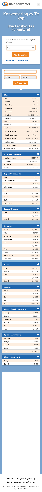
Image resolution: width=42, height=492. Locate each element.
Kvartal (6, 216)
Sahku (6, 290)
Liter (5, 98)
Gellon (6, 200)
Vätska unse (8, 187)
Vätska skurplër (9, 181)
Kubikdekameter (10, 131)
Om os (10, 478)
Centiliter (8, 105)
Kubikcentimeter (10, 145)
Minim (6, 177)
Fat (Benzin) (8, 203)
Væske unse (8, 239)
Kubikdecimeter (9, 142)
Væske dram (8, 236)
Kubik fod (7, 161)
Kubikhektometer (11, 135)
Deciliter (8, 102)
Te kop (6, 326)
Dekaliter (8, 112)
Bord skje (7, 322)
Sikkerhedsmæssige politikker (21, 482)
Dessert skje (8, 319)
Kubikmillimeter (9, 148)
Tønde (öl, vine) (9, 255)
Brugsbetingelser (25, 478)
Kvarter (6, 271)
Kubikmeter (8, 128)
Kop (5, 329)
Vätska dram (8, 184)
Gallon (6, 252)
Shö (5, 297)
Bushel (6, 219)
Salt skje (7, 313)
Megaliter (8, 108)
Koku (6, 303)
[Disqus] (21, 403)
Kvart (6, 197)
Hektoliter (7, 118)
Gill (5, 190)
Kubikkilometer (10, 139)
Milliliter (7, 121)
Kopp (6, 246)
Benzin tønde (8, 259)
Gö (5, 294)
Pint (5, 193)
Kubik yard (7, 164)
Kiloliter (8, 115)
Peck (5, 213)
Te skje (6, 316)
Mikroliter (7, 125)
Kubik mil (7, 168)
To (5, 300)
